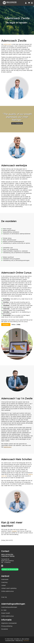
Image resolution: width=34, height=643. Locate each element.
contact (14, 531)
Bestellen (6, 324)
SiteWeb (26, 640)
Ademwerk (4, 579)
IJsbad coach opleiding (8, 588)
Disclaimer (4, 629)
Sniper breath (5, 613)
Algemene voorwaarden (9, 623)
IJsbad (3, 585)
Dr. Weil (3, 610)
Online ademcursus (7, 591)
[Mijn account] (25, 3)
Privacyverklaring (6, 626)
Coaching (4, 582)
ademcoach (7, 44)
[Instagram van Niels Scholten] (2, 566)
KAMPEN (11, 561)
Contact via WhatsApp (9, 569)
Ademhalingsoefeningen (9, 607)
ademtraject (7, 447)
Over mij (4, 597)
